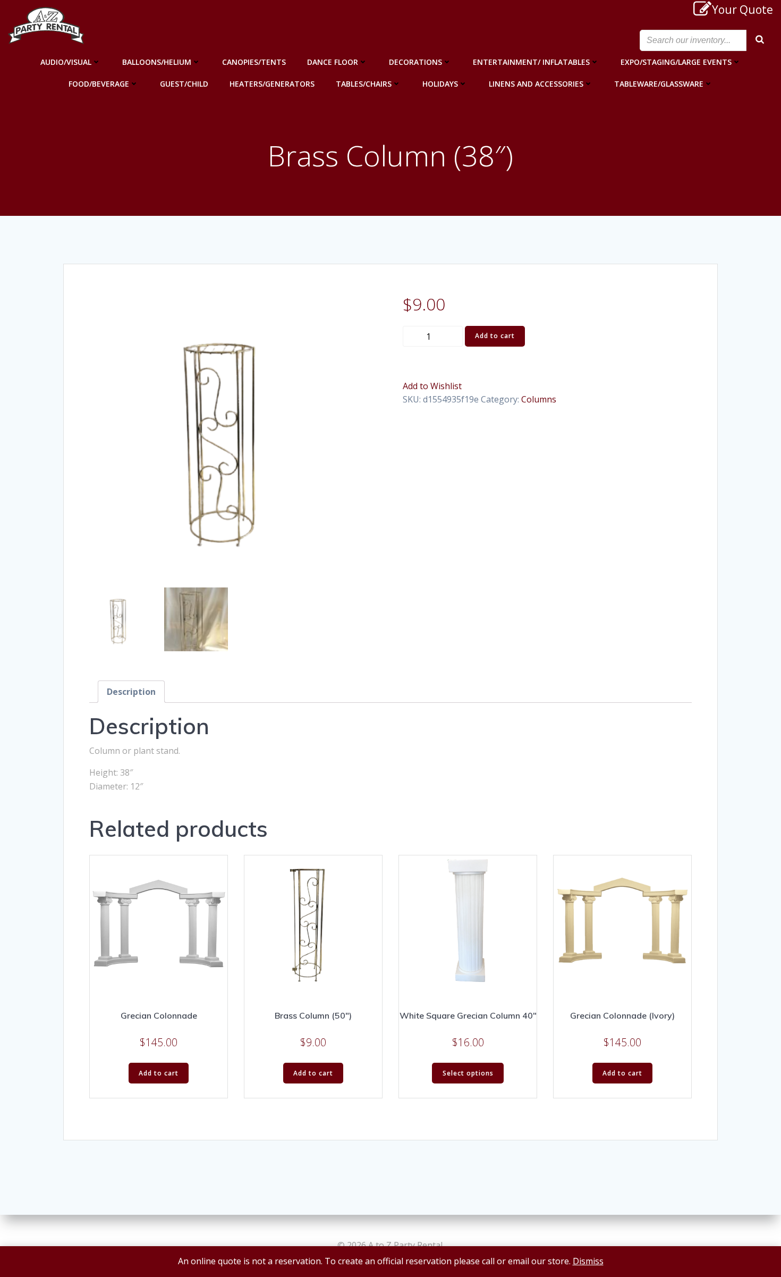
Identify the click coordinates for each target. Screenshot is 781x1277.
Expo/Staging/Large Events (676, 62)
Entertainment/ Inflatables (531, 62)
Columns (538, 399)
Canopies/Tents (254, 62)
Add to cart (495, 335)
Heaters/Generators (272, 84)
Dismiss (588, 1261)
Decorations (415, 62)
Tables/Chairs (364, 84)
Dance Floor (332, 62)
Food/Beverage (99, 84)
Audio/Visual (65, 62)
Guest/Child (184, 84)
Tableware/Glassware (658, 84)
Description (131, 692)
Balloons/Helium (156, 62)
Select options (468, 1073)
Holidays (440, 84)
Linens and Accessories (536, 84)
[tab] (131, 691)
